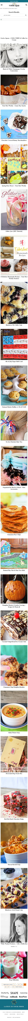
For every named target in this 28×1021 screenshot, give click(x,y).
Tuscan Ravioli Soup (14, 864)
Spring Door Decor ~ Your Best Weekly (14, 186)
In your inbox (14, 1)
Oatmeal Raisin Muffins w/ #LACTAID (14, 407)
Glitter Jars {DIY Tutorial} (14, 231)
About (23, 1012)
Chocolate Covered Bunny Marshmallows (14, 140)
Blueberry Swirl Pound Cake (14, 910)
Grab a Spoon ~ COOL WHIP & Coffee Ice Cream (14, 39)
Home (1, 8)
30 (13, 987)
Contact (6, 1014)
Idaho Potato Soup (14, 732)
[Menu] (1, 5)
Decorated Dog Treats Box (14, 773)
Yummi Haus (14, 5)
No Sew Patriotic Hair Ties (14, 442)
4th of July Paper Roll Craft (14, 361)
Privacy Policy (20, 1014)
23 (18, 984)
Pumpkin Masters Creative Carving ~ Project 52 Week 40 (14, 606)
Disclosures (12, 1014)
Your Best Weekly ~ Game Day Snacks (14, 106)
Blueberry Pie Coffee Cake (14, 325)
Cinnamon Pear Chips (14, 534)
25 (24, 984)
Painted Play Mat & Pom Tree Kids (14, 570)
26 (5, 987)
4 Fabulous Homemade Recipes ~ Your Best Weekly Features (14, 277)
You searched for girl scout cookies (8, 8)
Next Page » (19, 987)
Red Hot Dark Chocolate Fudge (14, 819)
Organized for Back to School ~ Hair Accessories (14, 488)
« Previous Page (8, 984)
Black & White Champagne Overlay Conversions (14, 70)
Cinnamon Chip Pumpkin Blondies (14, 687)
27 (8, 987)
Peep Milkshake (14, 980)
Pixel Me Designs (16, 1017)
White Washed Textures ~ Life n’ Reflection (14, 944)
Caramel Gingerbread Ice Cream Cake (14, 641)
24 (21, 984)
